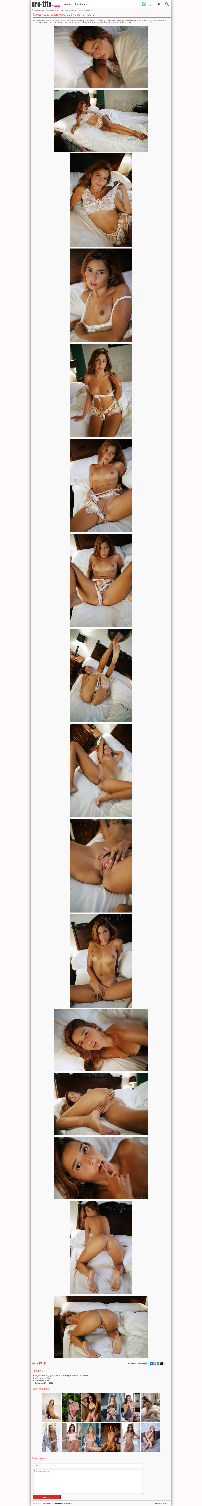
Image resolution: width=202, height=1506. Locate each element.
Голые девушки (48, 1376)
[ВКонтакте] (151, 1363)
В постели (84, 1376)
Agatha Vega (46, 1378)
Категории (66, 4)
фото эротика (55, 1503)
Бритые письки (73, 1376)
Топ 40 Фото (81, 4)
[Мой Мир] (158, 1363)
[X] (161, 1363)
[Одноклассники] (154, 1363)
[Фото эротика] (45, 4)
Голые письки (60, 1376)
